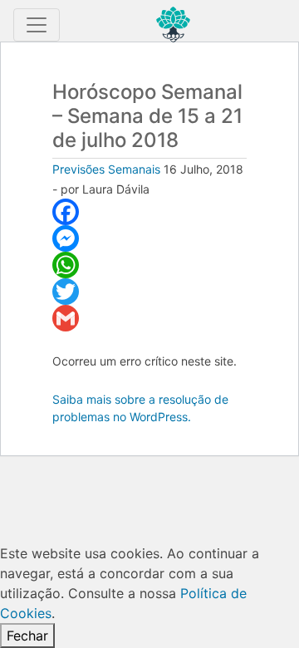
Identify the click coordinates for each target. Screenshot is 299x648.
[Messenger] (149, 238)
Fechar (27, 635)
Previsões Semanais (106, 169)
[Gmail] (149, 318)
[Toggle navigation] (36, 25)
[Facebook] (149, 212)
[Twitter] (149, 291)
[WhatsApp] (149, 265)
